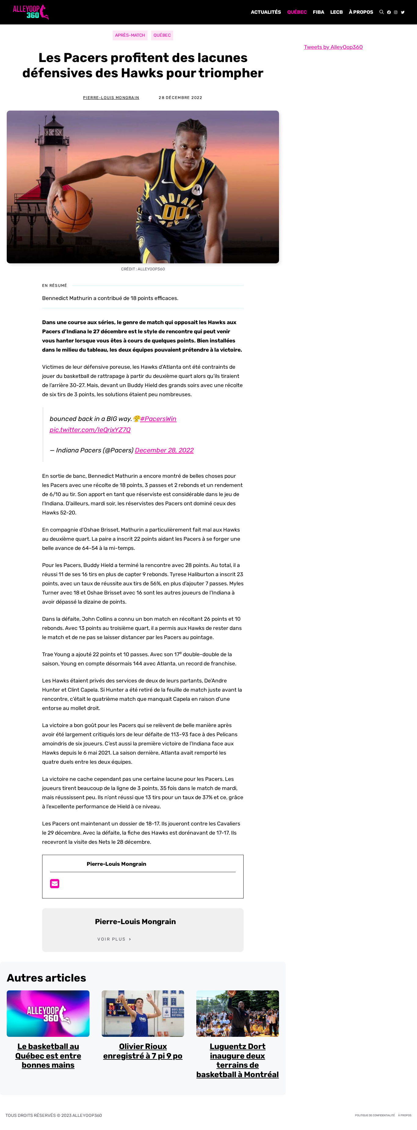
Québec (297, 12)
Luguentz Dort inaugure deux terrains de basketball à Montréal (237, 1060)
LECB (336, 12)
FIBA (318, 12)
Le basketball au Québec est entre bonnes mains (48, 1056)
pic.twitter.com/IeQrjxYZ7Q (90, 429)
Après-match (130, 35)
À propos (361, 12)
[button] (381, 12)
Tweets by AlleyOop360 (333, 47)
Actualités (266, 12)
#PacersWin (158, 418)
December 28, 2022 (164, 450)
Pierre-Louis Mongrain (111, 97)
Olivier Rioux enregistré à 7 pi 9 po (143, 1051)
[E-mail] (54, 886)
